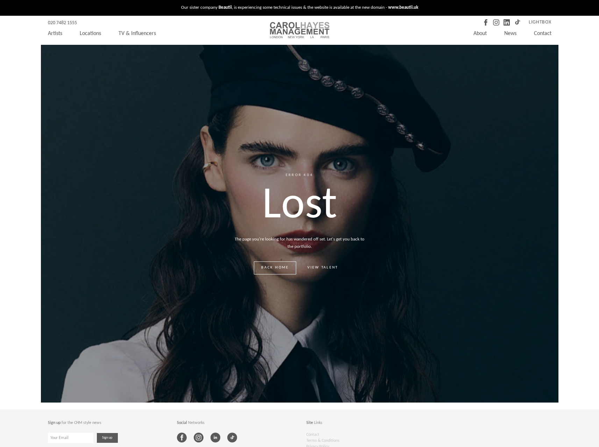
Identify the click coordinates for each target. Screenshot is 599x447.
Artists (55, 33)
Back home (275, 268)
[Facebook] (486, 22)
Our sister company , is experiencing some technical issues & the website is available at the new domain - (299, 7)
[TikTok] (517, 22)
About (480, 33)
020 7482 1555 (62, 23)
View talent (322, 268)
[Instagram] (496, 22)
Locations (90, 33)
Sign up (107, 438)
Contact (542, 33)
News (510, 33)
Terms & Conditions (323, 441)
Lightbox (540, 22)
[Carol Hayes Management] (299, 30)
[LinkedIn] (507, 22)
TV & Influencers (137, 33)
